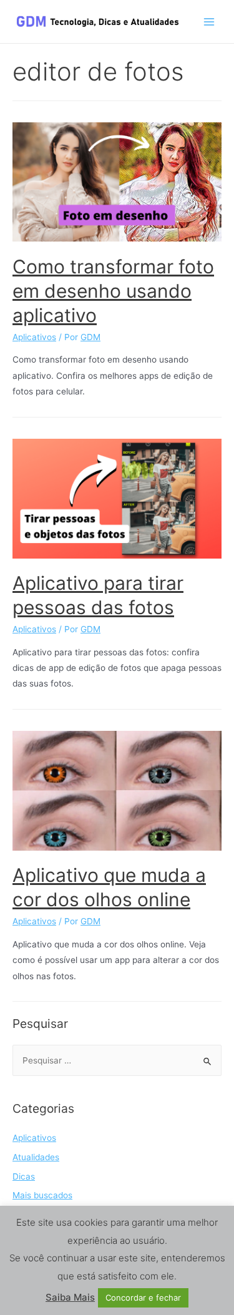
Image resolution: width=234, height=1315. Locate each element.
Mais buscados (42, 1195)
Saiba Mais (70, 1297)
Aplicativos (34, 337)
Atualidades (35, 1157)
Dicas (23, 1176)
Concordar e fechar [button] (143, 1298)
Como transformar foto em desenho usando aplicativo (113, 290)
